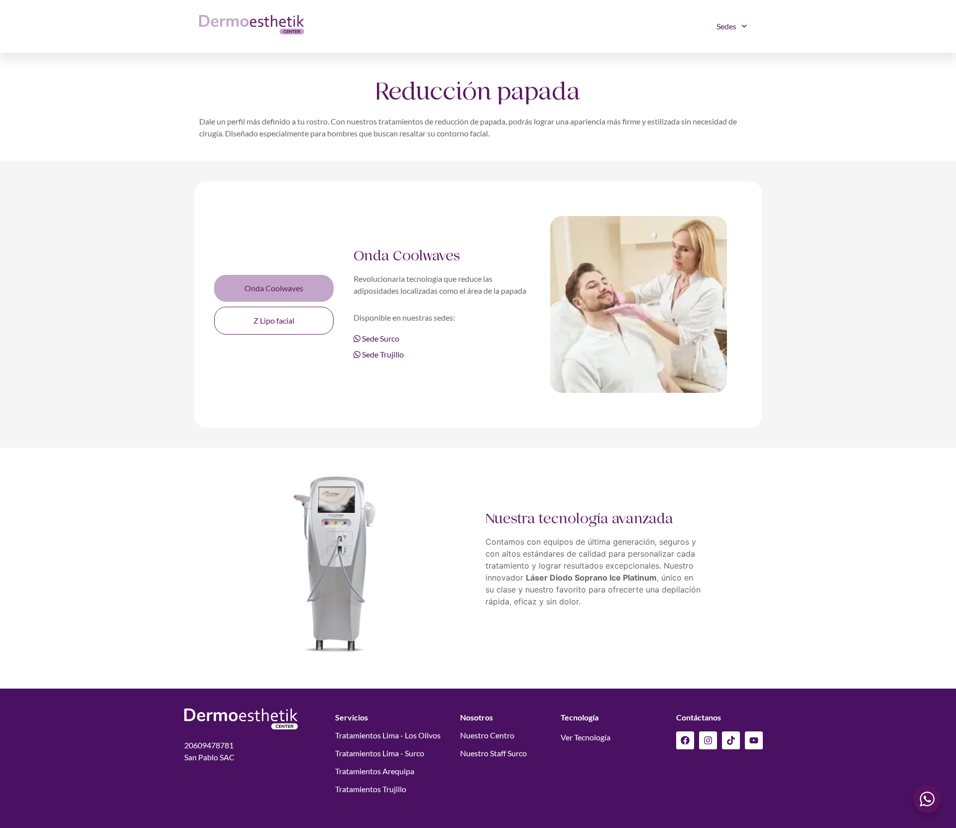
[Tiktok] (731, 740)
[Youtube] (754, 740)
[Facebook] (685, 740)
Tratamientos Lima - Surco (379, 753)
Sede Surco (379, 338)
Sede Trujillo (382, 354)
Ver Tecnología (585, 737)
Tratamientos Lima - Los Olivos (388, 735)
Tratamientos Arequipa (374, 771)
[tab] (274, 288)
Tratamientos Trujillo (370, 789)
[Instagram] (708, 740)
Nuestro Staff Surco (493, 753)
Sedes (726, 26)
